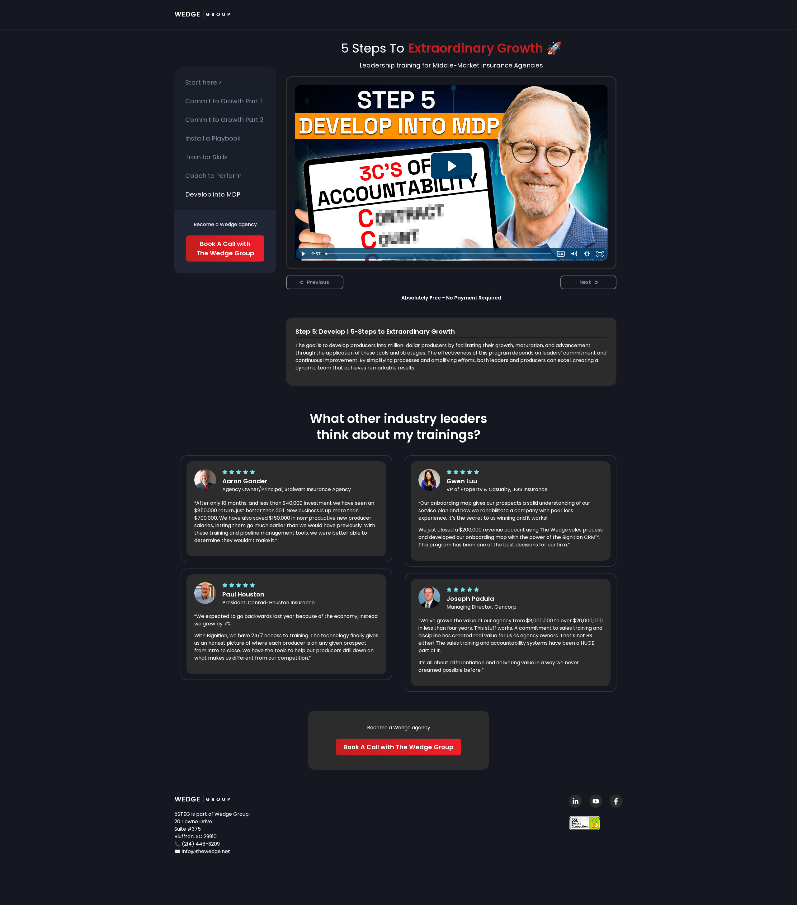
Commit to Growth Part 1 (223, 101)
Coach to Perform (213, 175)
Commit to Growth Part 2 (224, 119)
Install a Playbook (213, 138)
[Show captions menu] (560, 253)
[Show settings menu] (586, 253)
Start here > (203, 82)
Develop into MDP (212, 194)
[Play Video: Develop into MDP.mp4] (451, 166)
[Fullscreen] (599, 253)
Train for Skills (206, 157)
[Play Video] (302, 253)
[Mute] (573, 253)
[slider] (438, 253)
